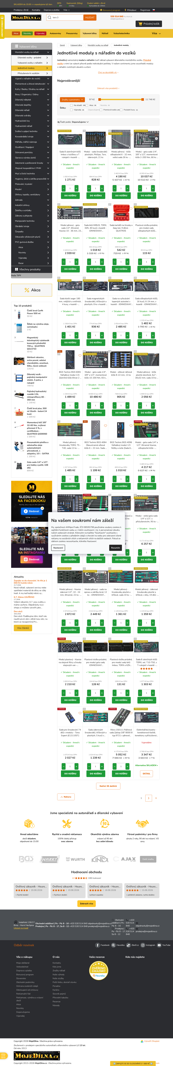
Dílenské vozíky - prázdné (29, 57)
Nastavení (58, 547)
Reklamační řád (23, 993)
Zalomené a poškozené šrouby (29, 163)
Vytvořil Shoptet (151, 1041)
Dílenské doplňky (23, 105)
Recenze (56, 1001)
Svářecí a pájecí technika (26, 131)
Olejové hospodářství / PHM (28, 168)
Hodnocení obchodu (86, 872)
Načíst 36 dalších (108, 786)
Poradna (56, 986)
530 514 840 (121, 16)
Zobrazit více (86, 903)
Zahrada (18, 200)
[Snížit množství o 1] (64, 188)
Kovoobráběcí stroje (24, 136)
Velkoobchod (22, 966)
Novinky (22, 252)
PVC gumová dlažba (24, 242)
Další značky (148, 859)
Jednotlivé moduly (26, 68)
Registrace (145, 10)
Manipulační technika (24, 221)
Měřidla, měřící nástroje (26, 142)
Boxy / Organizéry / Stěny (26, 94)
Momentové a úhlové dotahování (30, 83)
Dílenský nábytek (23, 99)
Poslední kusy (131, 110)
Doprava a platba (51, 10)
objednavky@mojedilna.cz (100, 923)
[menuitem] (16, 33)
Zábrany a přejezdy (23, 215)
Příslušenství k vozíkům (28, 73)
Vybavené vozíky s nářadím (30, 62)
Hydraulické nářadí (23, 126)
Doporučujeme (94, 110)
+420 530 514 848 (78, 926)
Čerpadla (19, 231)
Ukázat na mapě (21, 928)
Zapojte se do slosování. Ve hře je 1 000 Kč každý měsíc (30, 582)
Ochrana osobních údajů (27, 986)
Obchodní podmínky (25, 982)
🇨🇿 (153, 10)
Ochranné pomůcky (24, 152)
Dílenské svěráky (23, 115)
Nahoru (67, 796)
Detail (146, 773)
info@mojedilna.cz (117, 19)
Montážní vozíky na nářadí (27, 52)
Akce (20, 247)
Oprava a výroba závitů (25, 157)
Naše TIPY (16, 275)
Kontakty (36, 10)
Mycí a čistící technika (25, 173)
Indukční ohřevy (22, 205)
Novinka (105, 105)
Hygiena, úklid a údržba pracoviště (30, 178)
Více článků (23, 628)
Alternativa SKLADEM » (146, 765)
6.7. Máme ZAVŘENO (24, 597)
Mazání (18, 189)
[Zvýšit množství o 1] (76, 188)
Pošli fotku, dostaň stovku (64, 982)
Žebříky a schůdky (23, 210)
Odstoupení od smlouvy (27, 990)
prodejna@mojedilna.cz (98, 926)
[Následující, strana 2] (148, 798)
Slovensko (21, 978)
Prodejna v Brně (21, 10)
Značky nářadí (59, 970)
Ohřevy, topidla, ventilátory (27, 194)
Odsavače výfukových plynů (27, 236)
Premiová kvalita (111, 110)
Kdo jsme (57, 966)
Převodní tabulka (60, 997)
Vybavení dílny (28, 46)
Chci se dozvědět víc (107, 72)
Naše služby (58, 978)
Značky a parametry (71, 99)
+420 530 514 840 (78, 923)
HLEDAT (90, 17)
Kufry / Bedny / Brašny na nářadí (29, 89)
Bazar (21, 263)
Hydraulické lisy (22, 120)
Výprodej (22, 258)
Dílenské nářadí (22, 110)
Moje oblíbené (22, 963)
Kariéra (56, 990)
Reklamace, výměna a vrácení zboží (29, 999)
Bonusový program (111, 10)
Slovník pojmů (59, 993)
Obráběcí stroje (22, 226)
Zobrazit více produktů (107, 88)
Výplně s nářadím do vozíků (27, 78)
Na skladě (80, 105)
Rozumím (115, 547)
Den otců (18, 611)
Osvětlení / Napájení (24, 147)
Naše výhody (58, 974)
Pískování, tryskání (23, 184)
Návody (56, 1005)
